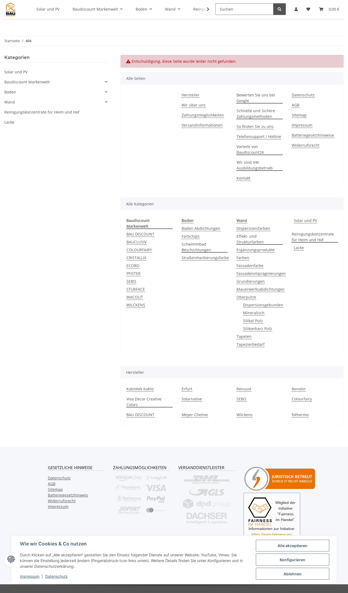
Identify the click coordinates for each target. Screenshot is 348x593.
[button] (204, 9)
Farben (243, 257)
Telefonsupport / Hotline (259, 136)
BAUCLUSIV (136, 241)
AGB (295, 105)
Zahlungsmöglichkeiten (203, 115)
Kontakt (243, 178)
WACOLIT (134, 297)
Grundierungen (251, 281)
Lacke (299, 247)
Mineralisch (254, 312)
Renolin (299, 388)
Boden (10, 92)
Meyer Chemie (195, 414)
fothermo (300, 414)
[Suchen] (279, 9)
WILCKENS (135, 305)
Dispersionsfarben (253, 228)
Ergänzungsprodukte (256, 249)
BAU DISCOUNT (140, 234)
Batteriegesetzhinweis (68, 495)
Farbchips (191, 236)
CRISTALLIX (136, 257)
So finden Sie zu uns (255, 126)
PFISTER (133, 273)
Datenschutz (56, 576)
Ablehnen (293, 574)
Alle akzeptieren (292, 545)
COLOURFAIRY (139, 249)
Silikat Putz (253, 320)
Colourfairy (302, 398)
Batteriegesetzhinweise (313, 135)
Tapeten (244, 336)
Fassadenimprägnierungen (261, 273)
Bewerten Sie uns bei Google (256, 97)
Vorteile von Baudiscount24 (250, 149)
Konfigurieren (292, 559)
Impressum (29, 576)
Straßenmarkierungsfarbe (205, 257)
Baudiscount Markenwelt (27, 81)
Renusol (244, 388)
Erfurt (187, 388)
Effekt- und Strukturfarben (250, 239)
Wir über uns (194, 105)
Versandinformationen (202, 125)
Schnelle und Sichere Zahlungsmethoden (256, 113)
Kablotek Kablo (140, 388)
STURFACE (135, 289)
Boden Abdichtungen (201, 228)
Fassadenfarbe (250, 265)
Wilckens (245, 414)
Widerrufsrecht (305, 145)
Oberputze (246, 297)
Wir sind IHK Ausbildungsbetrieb (255, 165)
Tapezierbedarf (251, 344)
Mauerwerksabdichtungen (261, 289)
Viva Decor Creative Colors (143, 401)
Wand (9, 102)
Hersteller (191, 95)
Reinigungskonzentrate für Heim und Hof (313, 236)
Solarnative (192, 398)
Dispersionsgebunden (263, 305)
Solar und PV (305, 220)
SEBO (131, 281)
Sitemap (299, 115)
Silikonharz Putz (257, 328)
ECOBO (132, 265)
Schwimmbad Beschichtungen (196, 246)
